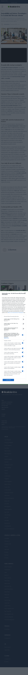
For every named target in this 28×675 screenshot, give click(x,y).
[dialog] (14, 337)
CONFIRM (8, 379)
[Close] (25, 293)
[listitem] (14, 316)
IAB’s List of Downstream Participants (15, 312)
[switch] (23, 319)
